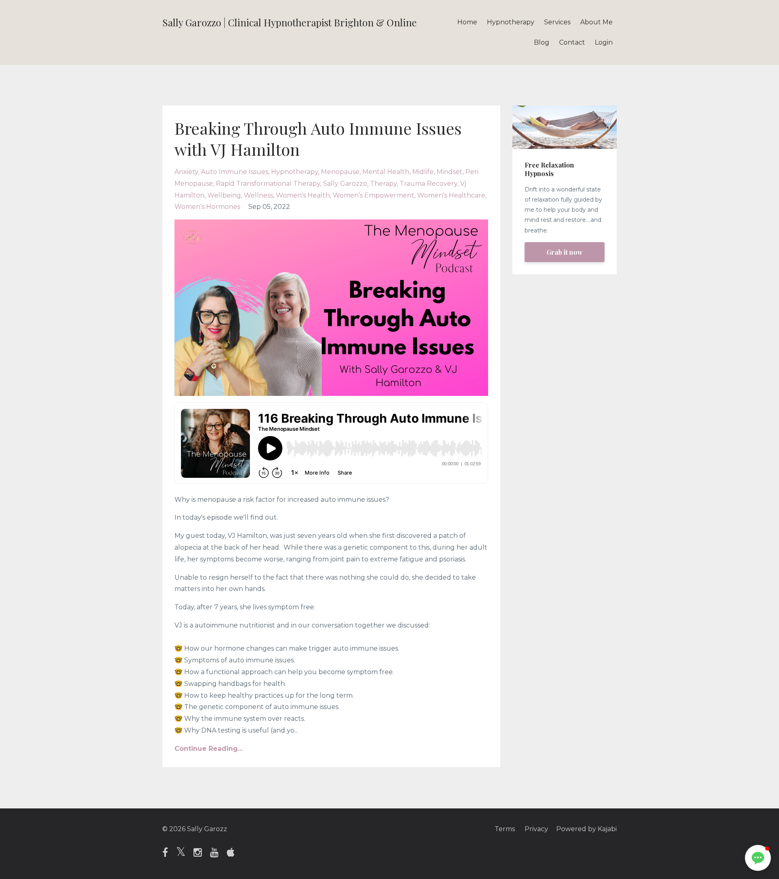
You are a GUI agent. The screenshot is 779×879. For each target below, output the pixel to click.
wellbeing (224, 195)
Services (557, 22)
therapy (383, 183)
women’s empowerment (373, 195)
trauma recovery (428, 183)
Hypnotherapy (510, 22)
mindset (450, 172)
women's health (303, 195)
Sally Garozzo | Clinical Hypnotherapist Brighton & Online (289, 22)
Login (604, 42)
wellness (258, 195)
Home (467, 22)
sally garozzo (345, 183)
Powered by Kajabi (586, 829)
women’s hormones (207, 207)
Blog (541, 42)
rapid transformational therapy (268, 183)
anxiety (186, 172)
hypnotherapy (294, 172)
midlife (423, 172)
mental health (385, 172)
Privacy (536, 829)
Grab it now (565, 252)
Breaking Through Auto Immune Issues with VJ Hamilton (318, 138)
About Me (596, 22)
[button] (758, 858)
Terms (505, 829)
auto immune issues (234, 172)
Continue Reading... (208, 748)
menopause (340, 172)
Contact (572, 42)
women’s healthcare (451, 195)
